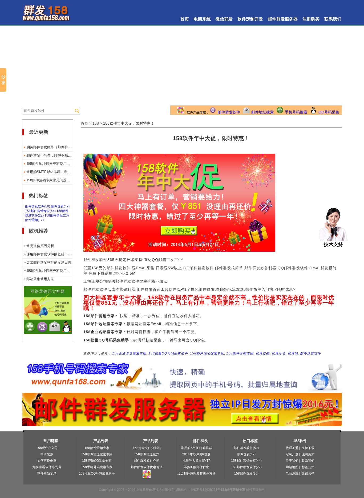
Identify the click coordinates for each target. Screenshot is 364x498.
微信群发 (224, 19)
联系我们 (332, 19)
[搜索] (77, 110)
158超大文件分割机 (147, 448)
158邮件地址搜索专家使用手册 (49, 164)
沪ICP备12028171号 (206, 490)
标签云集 (308, 467)
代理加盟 (292, 448)
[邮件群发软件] (48, 332)
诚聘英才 (308, 454)
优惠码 (293, 353)
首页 (184, 19)
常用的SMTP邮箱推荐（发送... (49, 172)
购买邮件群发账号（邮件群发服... (49, 147)
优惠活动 (278, 353)
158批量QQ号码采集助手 (168, 353)
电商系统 (202, 19)
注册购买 (310, 19)
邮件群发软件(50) (37, 206)
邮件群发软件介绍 (146, 461)
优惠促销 (262, 353)
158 (95, 123)
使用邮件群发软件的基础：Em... (49, 254)
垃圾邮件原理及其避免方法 (196, 473)
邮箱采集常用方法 (40, 279)
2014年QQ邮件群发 (196, 454)
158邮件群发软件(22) (246, 467)
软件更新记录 (46, 473)
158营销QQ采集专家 (97, 461)
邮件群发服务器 (283, 19)
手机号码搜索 (296, 112)
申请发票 (47, 454)
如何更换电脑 (46, 461)
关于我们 (292, 461)
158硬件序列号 (47, 448)
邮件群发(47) (60, 206)
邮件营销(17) (34, 220)
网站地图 (292, 467)
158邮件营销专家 (239, 353)
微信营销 (308, 473)
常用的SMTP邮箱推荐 (196, 448)
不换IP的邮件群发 (196, 467)
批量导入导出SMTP (197, 461)
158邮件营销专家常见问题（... (49, 180)
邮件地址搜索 (262, 112)
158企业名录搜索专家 (129, 353)
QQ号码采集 (328, 112)
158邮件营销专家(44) (40, 211)
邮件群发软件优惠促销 (147, 467)
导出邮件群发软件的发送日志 (48, 262)
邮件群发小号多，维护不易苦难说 (49, 155)
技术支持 (333, 244)
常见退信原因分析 (40, 246)
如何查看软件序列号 (47, 467)
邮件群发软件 (229, 112)
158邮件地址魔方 (146, 454)
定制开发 (292, 454)
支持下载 (308, 448)
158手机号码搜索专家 (96, 467)
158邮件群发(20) (57, 215)
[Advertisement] (182, 65)
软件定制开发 (250, 19)
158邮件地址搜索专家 (207, 353)
